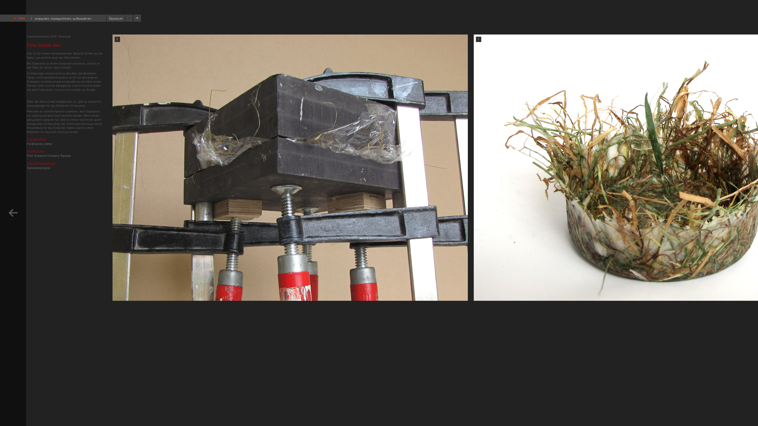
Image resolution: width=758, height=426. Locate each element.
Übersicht (116, 18)
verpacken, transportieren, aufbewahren (63, 18)
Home (19, 19)
